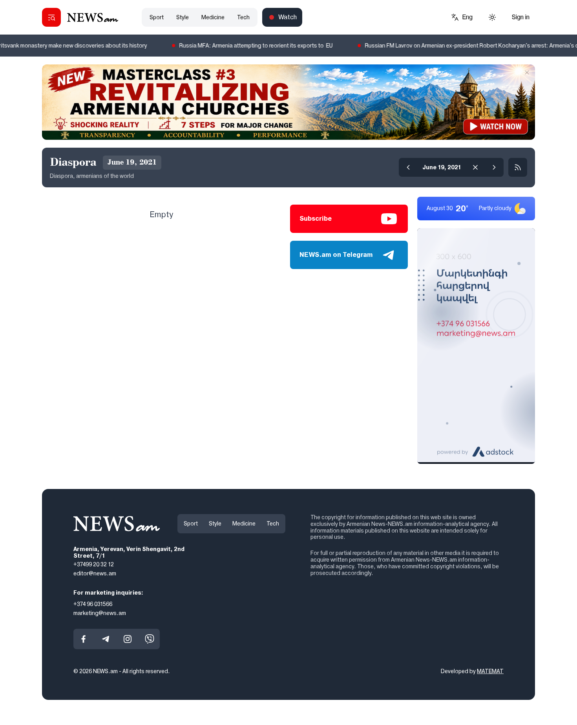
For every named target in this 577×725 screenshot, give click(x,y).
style (182, 17)
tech (243, 17)
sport (157, 17)
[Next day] (494, 167)
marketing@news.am (99, 613)
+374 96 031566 (92, 604)
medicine (213, 17)
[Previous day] (408, 167)
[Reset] (475, 167)
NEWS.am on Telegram (336, 254)
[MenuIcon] (51, 17)
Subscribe (315, 218)
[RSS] (517, 167)
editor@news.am (94, 573)
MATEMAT (490, 671)
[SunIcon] (492, 17)
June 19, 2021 (441, 167)
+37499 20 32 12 (93, 564)
